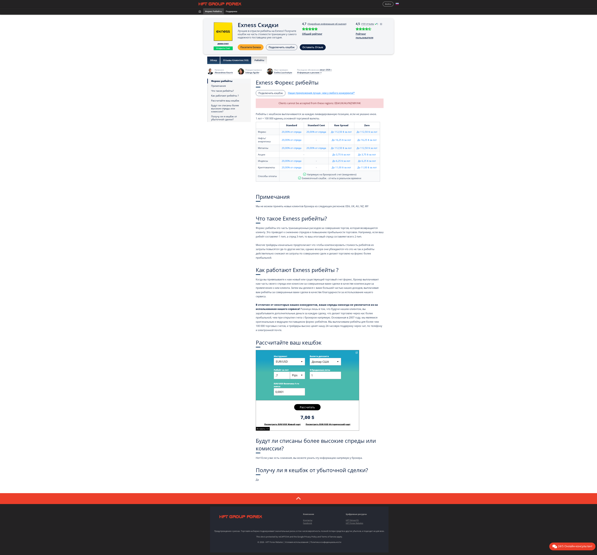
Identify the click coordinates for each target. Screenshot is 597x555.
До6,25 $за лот (341, 160)
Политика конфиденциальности (325, 542)
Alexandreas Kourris (224, 72)
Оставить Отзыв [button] (312, 47)
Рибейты (259, 60)
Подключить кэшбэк (282, 47)
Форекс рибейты (213, 11)
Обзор (213, 60)
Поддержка (231, 11)
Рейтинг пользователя (364, 35)
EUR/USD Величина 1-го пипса (286, 385)
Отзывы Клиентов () (235, 60)
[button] (397, 4)
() (370, 23)
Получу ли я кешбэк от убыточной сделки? (224, 118)
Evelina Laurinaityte (283, 72)
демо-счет (223, 43)
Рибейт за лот (281, 369)
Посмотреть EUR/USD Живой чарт (282, 424)
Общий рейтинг (312, 34)
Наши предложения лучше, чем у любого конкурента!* (321, 93)
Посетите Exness (250, 47)
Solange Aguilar (252, 72)
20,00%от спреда (291, 131)
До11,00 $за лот (341, 167)
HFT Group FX (352, 520)
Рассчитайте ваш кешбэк (225, 100)
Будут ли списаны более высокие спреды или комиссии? (225, 108)
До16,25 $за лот (341, 139)
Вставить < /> (263, 428)
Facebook (307, 523)
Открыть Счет (223, 48)
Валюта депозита (319, 356)
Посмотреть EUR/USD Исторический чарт (328, 424)
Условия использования (296, 542)
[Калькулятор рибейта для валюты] (356, 352)
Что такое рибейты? (222, 90)
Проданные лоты (321, 369)
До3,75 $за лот (341, 154)
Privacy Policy (310, 536)
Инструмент (280, 356)
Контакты (307, 520)
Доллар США (320, 362)
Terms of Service (328, 536)
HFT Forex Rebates (354, 523)
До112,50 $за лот (341, 131)
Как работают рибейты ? (225, 95)
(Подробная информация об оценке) (327, 23)
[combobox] (297, 375)
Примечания (218, 85)
